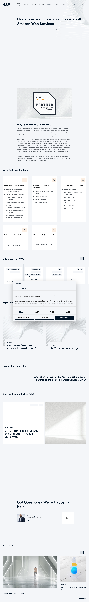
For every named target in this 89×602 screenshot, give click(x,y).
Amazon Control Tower (41, 241)
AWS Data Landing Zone (71, 208)
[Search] (74, 4)
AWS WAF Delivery (11, 242)
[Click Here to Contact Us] (82, 4)
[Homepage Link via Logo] (6, 4)
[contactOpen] (68, 518)
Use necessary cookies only (24, 317)
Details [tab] (44, 288)
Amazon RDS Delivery (70, 189)
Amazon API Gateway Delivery (14, 239)
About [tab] (65, 288)
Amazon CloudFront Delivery (14, 245)
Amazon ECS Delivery (41, 196)
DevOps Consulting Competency (15, 194)
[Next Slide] (84, 258)
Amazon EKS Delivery (41, 199)
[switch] (37, 312)
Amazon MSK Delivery (70, 205)
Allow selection (44, 317)
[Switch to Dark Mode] (85, 4)
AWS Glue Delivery (69, 197)
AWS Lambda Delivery (41, 202)
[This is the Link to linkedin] (28, 520)
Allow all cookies (64, 317)
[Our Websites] (78, 4)
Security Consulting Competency (15, 202)
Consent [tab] (24, 288)
